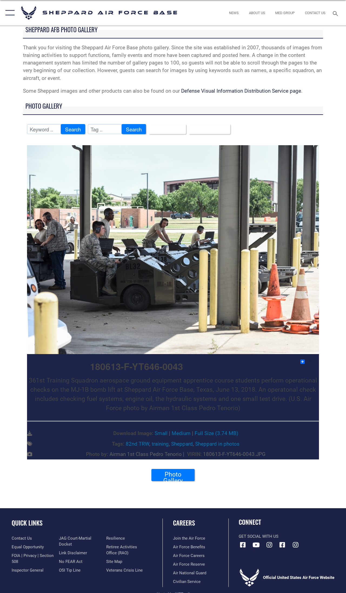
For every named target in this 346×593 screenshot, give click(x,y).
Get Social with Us (258, 536)
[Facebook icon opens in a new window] (243, 545)
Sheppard (182, 444)
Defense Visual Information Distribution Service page (241, 91)
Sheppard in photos (217, 444)
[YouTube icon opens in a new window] (256, 545)
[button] (9, 13)
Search (73, 129)
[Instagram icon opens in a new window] (269, 545)
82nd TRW (137, 444)
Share (312, 361)
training (160, 444)
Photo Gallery (173, 476)
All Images (165, 129)
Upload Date (207, 129)
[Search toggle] (336, 13)
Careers (184, 523)
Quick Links (27, 523)
